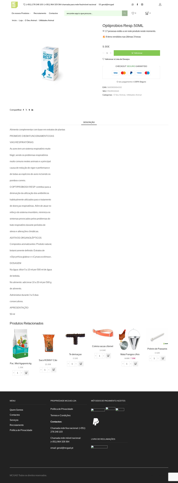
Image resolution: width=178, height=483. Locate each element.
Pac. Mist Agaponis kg (20, 363)
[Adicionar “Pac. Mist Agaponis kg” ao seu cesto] (26, 372)
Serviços (14, 420)
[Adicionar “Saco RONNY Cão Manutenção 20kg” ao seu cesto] (53, 369)
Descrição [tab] (89, 122)
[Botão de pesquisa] (125, 13)
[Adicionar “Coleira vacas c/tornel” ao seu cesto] (108, 355)
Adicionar (138, 53)
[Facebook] (137, 4)
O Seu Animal (31, 20)
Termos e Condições (60, 415)
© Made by (153, 475)
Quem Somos (16, 409)
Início (14, 20)
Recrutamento (40, 13)
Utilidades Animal (46, 20)
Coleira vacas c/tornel (102, 346)
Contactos (53, 13)
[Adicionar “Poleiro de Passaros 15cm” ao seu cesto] (163, 358)
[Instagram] (142, 4)
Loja (21, 20)
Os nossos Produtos (20, 13)
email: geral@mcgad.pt (61, 447)
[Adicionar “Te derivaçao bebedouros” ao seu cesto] (81, 363)
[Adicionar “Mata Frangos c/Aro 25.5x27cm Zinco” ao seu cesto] (135, 363)
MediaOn (163, 475)
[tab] (89, 122)
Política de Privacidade (21, 430)
